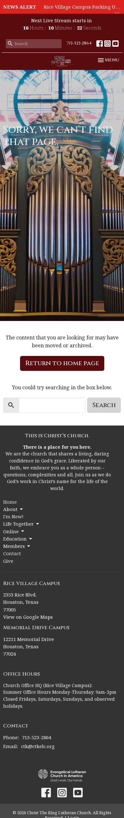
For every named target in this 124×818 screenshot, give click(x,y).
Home (10, 502)
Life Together (18, 524)
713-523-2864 (79, 43)
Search (104, 405)
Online (11, 531)
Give (8, 561)
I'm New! (13, 516)
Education (15, 538)
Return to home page (62, 363)
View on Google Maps (28, 617)
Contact (12, 553)
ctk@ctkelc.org (38, 746)
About (10, 509)
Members (14, 546)
